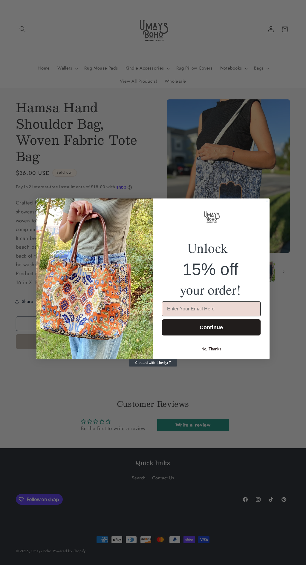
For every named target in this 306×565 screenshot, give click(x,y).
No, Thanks (211, 349)
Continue (211, 327)
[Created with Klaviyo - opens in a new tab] (153, 363)
